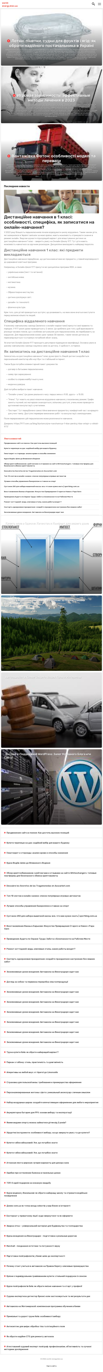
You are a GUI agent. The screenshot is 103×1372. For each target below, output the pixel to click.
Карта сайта (51, 1366)
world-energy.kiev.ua (10, 4)
